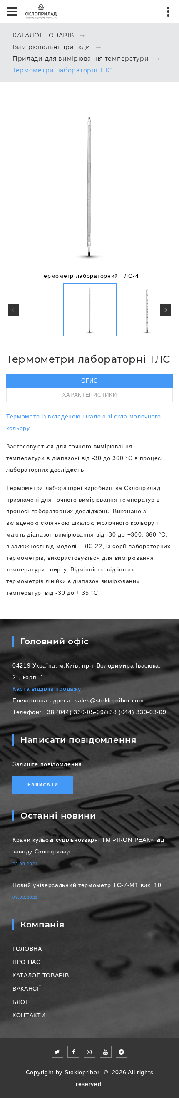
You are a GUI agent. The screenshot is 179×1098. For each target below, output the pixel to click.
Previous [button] (13, 310)
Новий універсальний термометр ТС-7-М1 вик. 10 (87, 885)
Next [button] (165, 310)
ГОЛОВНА (27, 948)
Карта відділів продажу (46, 688)
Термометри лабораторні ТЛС (62, 70)
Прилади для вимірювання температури (80, 59)
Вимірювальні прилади (51, 47)
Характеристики (89, 395)
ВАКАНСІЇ (26, 988)
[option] (89, 191)
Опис (89, 381)
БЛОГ (20, 1002)
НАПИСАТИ (42, 784)
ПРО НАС (26, 962)
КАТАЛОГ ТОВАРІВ (43, 36)
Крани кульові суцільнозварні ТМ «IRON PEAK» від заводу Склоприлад (88, 845)
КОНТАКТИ (29, 1015)
